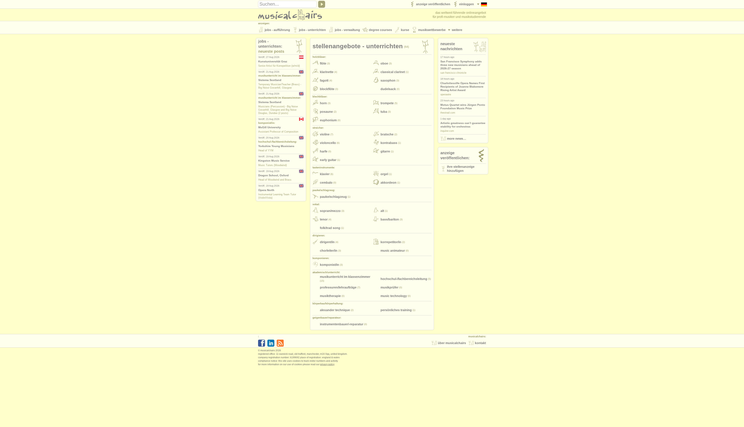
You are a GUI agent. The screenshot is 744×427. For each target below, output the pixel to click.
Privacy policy (327, 364)
